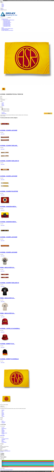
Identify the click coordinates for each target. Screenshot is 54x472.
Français (3, 5)
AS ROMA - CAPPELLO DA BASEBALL (10, 328)
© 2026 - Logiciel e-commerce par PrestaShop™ (6, 469)
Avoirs (2, 440)
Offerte (3, 421)
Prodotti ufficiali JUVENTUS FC (7, 22)
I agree (52, 471)
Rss (2, 411)
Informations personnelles (5, 438)
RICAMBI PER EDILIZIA (5, 19)
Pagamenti (3, 431)
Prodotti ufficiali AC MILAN (6, 21)
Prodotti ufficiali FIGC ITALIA (6, 26)
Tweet (2, 103)
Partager (3, 102)
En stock (1, 115)
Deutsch (3, 4)
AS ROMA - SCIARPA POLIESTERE (9, 191)
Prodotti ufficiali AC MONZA (6, 25)
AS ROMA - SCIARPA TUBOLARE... (9, 145)
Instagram (3, 416)
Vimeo (2, 415)
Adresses (3, 441)
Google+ (3, 104)
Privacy (3, 429)
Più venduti (3, 422)
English (3, 6)
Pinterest (3, 105)
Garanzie (3, 432)
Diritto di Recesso (4, 428)
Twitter (3, 410)
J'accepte (1, 0)
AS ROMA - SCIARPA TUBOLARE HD (9, 161)
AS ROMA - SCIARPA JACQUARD (8, 130)
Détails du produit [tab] (4, 113)
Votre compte (2, 435)
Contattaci (3, 433)
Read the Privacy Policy (48, 471)
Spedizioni (3, 430)
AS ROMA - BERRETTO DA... (7, 344)
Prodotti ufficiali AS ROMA (6, 23)
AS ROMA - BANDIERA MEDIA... (8, 206)
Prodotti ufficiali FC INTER (6, 20)
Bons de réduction (4, 442)
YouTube (3, 412)
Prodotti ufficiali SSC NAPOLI (7, 24)
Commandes (3, 439)
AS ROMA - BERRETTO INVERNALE (9, 359)
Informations (2, 451)
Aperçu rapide (2, 149)
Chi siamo (3, 427)
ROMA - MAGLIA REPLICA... (7, 267)
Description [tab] (3, 112)
